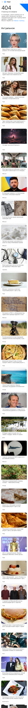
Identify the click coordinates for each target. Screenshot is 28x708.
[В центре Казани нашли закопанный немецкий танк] (14, 212)
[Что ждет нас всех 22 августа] (14, 140)
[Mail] (5, 2)
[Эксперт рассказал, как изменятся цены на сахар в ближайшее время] (14, 236)
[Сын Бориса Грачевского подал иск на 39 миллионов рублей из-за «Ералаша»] (14, 404)
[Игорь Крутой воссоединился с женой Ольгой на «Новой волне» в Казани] (14, 668)
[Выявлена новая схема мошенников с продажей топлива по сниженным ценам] (14, 644)
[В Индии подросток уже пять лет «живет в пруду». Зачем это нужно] (14, 428)
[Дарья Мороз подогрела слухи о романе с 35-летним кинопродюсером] (14, 44)
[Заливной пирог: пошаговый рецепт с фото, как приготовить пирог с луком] (14, 620)
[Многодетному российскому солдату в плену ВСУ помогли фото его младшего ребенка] (14, 164)
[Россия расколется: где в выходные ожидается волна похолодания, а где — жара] (14, 332)
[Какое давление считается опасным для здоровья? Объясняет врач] (14, 260)
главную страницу (19, 20)
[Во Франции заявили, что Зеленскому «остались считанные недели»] (14, 188)
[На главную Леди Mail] (8, 2)
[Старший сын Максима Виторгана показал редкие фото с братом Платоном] (14, 596)
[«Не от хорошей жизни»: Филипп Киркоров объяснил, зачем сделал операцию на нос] (14, 548)
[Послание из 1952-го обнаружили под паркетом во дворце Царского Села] (14, 308)
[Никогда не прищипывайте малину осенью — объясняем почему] (14, 476)
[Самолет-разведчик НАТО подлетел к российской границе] (14, 452)
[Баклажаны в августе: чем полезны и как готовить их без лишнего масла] (14, 692)
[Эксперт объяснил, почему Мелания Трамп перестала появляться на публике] (14, 68)
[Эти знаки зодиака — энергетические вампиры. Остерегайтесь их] (14, 92)
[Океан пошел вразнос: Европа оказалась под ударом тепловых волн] (14, 380)
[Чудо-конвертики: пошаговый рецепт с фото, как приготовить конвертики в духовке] (14, 116)
